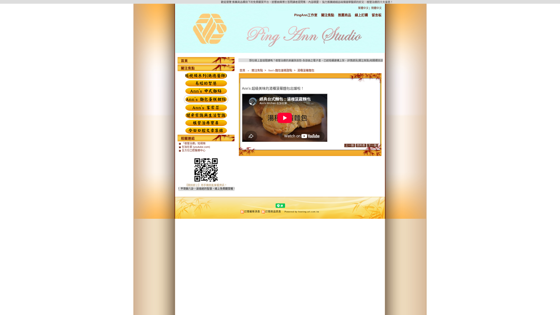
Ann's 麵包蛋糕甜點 (280, 70)
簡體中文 (376, 8)
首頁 (242, 70)
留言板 (377, 15)
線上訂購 (361, 15)
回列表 (361, 145)
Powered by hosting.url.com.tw (302, 212)
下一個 (372, 145)
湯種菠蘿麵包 (305, 70)
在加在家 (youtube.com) (196, 147)
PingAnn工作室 (305, 15)
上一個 (349, 145)
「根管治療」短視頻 (193, 143)
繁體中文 (363, 8)
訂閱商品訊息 (273, 211)
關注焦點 (327, 15)
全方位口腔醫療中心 (193, 150)
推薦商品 (344, 15)
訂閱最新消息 (252, 211)
